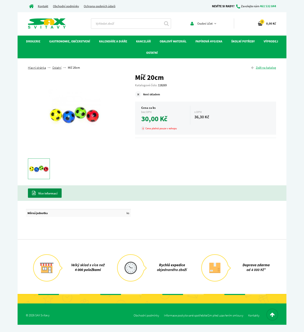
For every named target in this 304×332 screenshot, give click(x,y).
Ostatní (56, 68)
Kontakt (43, 6)
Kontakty (254, 315)
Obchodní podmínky (66, 6)
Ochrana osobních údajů (99, 6)
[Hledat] (166, 23)
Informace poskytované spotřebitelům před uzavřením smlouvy (203, 315)
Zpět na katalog (266, 68)
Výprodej (271, 41)
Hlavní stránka (37, 68)
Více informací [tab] (47, 193)
